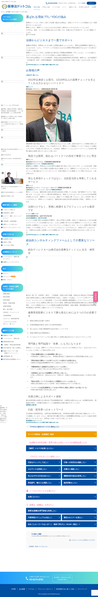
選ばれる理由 (37, 7)
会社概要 (94, 7)
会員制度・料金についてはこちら (38, 546)
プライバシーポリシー (45, 589)
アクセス (31, 589)
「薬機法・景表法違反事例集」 (12, 344)
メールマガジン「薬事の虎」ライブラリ (11, 258)
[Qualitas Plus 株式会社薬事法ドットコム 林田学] (12, 150)
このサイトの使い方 (9, 210)
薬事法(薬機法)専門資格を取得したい (42, 511)
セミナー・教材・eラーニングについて (12, 217)
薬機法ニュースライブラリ (11, 262)
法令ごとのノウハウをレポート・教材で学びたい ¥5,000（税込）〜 (54, 524)
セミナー (64, 7)
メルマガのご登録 (8, 245)
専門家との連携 (46, 7)
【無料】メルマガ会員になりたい (41, 448)
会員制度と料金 (7, 239)
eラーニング (7, 276)
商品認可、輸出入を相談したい (40, 483)
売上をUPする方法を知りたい (39, 476)
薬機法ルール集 (72, 7)
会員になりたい (34, 497)
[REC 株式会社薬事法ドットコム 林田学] (12, 192)
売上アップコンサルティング (11, 227)
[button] (29, 86)
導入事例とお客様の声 (84, 7)
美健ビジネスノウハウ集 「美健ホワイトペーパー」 (11, 352)
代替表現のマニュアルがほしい (40, 517)
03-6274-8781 (52, 3)
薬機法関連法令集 (8, 341)
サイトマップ (82, 589)
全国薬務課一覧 (7, 356)
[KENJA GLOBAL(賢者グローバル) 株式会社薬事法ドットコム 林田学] (12, 177)
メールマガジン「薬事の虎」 (11, 338)
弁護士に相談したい (71, 469)
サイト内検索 (81, 3)
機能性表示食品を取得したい (75, 476)
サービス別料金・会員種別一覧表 (41, 434)
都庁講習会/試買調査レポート (12, 359)
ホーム (3, 11)
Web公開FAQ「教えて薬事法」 (12, 348)
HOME (13, 589)
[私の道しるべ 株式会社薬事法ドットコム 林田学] (12, 187)
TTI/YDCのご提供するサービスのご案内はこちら (44, 426)
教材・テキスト (7, 279)
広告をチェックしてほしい (38, 462)
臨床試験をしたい (71, 483)
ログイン (91, 3)
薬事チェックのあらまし (10, 224)
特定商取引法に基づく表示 (65, 589)
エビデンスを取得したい (37, 469)
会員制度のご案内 (8, 213)
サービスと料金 (56, 7)
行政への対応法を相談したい (75, 462)
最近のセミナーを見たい (73, 517)
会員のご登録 (7, 242)
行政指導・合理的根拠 (9, 221)
